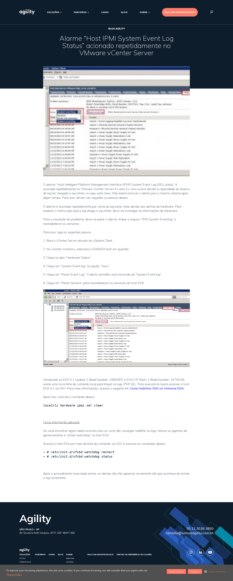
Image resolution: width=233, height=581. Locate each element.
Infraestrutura (25, 562)
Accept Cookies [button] (176, 571)
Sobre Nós (70, 558)
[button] (215, 571)
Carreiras (70, 562)
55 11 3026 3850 (200, 528)
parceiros (80, 12)
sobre (143, 12)
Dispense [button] (195, 571)
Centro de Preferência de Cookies (134, 554)
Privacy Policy (14, 574)
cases (105, 12)
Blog (124, 12)
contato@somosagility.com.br (190, 533)
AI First (22, 558)
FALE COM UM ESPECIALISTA (180, 12)
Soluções (53, 12)
